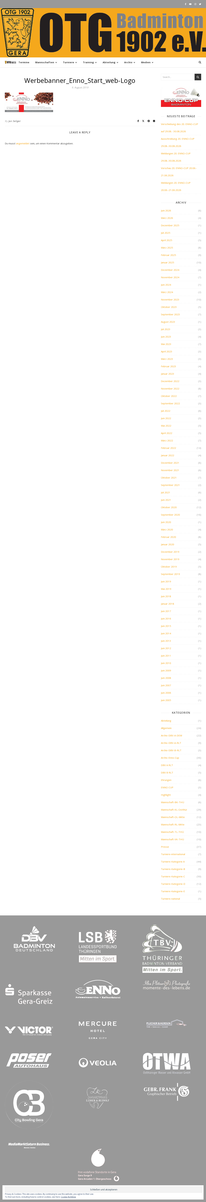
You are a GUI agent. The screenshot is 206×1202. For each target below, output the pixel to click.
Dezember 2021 (170, 462)
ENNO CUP (167, 787)
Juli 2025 (165, 232)
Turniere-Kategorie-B (173, 869)
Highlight (166, 794)
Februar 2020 (168, 537)
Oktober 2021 (169, 477)
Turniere (68, 62)
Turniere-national (170, 898)
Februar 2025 (168, 255)
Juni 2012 (166, 648)
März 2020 (167, 529)
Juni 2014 (166, 633)
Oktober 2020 (169, 507)
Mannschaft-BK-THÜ (172, 802)
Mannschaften (44, 62)
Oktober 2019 (169, 566)
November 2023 (170, 299)
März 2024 (167, 292)
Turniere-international (173, 854)
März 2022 (167, 440)
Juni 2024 (166, 284)
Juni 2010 (166, 663)
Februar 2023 (168, 366)
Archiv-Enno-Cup (170, 757)
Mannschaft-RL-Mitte (172, 824)
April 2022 (166, 433)
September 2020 (170, 514)
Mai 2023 (166, 344)
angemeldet (22, 143)
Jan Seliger (14, 121)
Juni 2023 (166, 336)
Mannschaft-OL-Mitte (173, 817)
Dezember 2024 (170, 269)
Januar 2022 (167, 455)
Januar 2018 (167, 603)
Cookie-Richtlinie (68, 1197)
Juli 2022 (165, 410)
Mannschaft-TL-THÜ (172, 831)
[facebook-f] (186, 4)
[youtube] (190, 4)
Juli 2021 (165, 492)
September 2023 (170, 314)
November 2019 (170, 559)
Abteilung (109, 62)
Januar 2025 (167, 262)
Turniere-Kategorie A (173, 861)
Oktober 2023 (169, 307)
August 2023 (168, 321)
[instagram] (195, 4)
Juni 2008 (166, 677)
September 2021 (170, 485)
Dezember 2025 (170, 225)
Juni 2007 (166, 685)
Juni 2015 (166, 626)
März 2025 (167, 247)
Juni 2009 (166, 670)
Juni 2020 (166, 522)
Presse (165, 846)
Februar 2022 (168, 447)
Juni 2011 (166, 655)
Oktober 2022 (169, 396)
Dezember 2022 (170, 381)
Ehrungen (166, 780)
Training (88, 62)
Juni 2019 (166, 581)
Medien (146, 62)
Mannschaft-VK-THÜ (172, 839)
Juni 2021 (166, 499)
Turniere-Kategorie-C (173, 876)
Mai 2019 (166, 588)
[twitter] (200, 4)
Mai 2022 (166, 425)
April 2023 (166, 351)
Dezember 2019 (170, 551)
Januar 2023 (167, 373)
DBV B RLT (167, 772)
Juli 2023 (165, 329)
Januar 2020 (167, 544)
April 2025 (166, 240)
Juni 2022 (166, 418)
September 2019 (170, 574)
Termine (24, 62)
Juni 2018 (166, 596)
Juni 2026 (166, 210)
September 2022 (170, 403)
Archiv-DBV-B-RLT (171, 750)
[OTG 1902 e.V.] (103, 32)
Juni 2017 (166, 611)
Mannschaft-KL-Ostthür (174, 809)
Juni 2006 (166, 692)
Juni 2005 (166, 700)
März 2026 (167, 217)
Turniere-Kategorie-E (173, 891)
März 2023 (167, 358)
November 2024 (170, 277)
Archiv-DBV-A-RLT (171, 742)
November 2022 (170, 388)
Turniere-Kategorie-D (173, 883)
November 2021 (170, 470)
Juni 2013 (166, 640)
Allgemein (166, 728)
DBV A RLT (167, 765)
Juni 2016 (166, 618)
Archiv (128, 62)
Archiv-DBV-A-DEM (171, 735)
